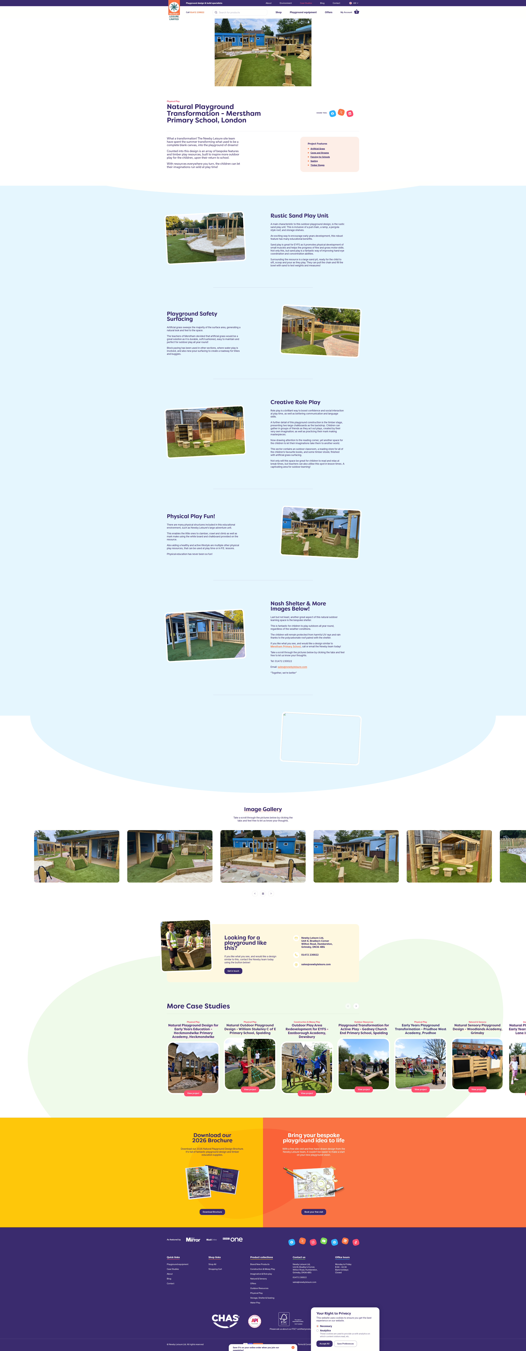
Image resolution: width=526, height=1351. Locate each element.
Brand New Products (259, 1264)
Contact (336, 3)
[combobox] (239, 12)
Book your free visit (314, 1212)
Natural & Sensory (258, 1278)
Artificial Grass (318, 149)
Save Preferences (345, 1344)
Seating (314, 161)
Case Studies (306, 3)
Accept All (324, 1344)
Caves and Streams (320, 153)
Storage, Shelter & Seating (262, 1298)
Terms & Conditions (307, 1344)
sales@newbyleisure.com (292, 667)
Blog (322, 3)
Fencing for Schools (320, 157)
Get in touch (233, 971)
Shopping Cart (215, 1269)
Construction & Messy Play (262, 1269)
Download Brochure (212, 1212)
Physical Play (256, 1293)
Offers (328, 12)
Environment (286, 3)
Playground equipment (303, 12)
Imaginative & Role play (261, 1274)
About (268, 3)
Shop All (212, 1264)
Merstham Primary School (286, 646)
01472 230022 (197, 12)
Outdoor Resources (259, 1288)
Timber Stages (318, 165)
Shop (279, 12)
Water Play (255, 1302)
